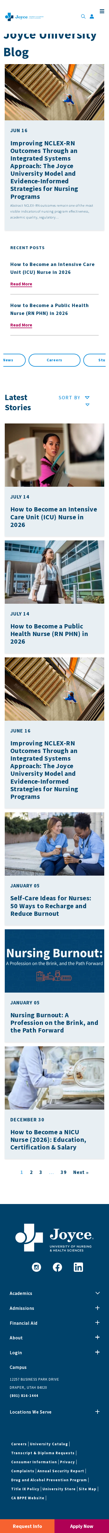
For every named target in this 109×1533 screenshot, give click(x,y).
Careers (54, 359)
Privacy (67, 1462)
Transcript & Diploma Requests (43, 1453)
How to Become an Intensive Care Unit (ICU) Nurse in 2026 (53, 517)
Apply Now (81, 1526)
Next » (81, 1172)
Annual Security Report (60, 1471)
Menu (101, 11)
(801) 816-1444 (24, 1395)
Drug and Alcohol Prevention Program (49, 1480)
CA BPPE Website (27, 1498)
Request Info (27, 1526)
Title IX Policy (25, 1489)
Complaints (22, 1471)
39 (64, 1172)
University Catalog (49, 1444)
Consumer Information (34, 1462)
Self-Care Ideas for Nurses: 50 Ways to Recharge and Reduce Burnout (50, 905)
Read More (21, 284)
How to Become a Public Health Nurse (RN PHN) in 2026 (49, 634)
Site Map (87, 1489)
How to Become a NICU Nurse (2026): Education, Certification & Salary (48, 1139)
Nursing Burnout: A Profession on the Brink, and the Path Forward (54, 1022)
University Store (59, 1489)
